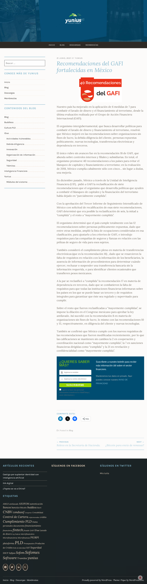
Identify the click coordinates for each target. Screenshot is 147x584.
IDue (6, 133)
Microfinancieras (10, 538)
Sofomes (32, 552)
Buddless (8, 122)
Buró (39, 507)
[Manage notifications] (140, 577)
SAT (28, 547)
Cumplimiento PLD (17, 521)
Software (10, 558)
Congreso (28, 513)
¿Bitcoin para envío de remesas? (124, 444)
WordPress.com (136, 580)
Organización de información (20, 155)
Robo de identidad (19, 548)
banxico (16, 507)
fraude (26, 530)
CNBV (7, 512)
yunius (33, 558)
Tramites (22, 558)
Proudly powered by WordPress (97, 580)
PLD (19, 542)
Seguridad (11, 160)
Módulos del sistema (16, 182)
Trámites (10, 165)
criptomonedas (34, 517)
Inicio (52, 45)
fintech (18, 530)
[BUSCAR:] (24, 63)
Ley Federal (16, 534)
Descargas (75, 45)
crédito (43, 517)
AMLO (6, 504)
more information (66, 395)
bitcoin (23, 507)
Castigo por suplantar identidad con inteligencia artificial (21, 476)
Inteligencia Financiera (15, 171)
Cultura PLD (10, 127)
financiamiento (33, 525)
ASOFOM (24, 503)
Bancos (7, 507)
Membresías (92, 45)
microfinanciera (27, 534)
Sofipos (12, 553)
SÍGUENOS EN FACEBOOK (68, 465)
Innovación (11, 149)
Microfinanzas (24, 538)
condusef (18, 512)
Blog (62, 45)
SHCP (5, 553)
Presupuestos (29, 543)
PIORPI (34, 537)
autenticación (36, 504)
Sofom (20, 553)
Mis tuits (104, 473)
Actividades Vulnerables (18, 138)
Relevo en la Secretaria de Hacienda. (78, 444)
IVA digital (8, 483)
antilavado (13, 504)
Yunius (79, 58)
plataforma (8, 543)
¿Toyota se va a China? (14, 488)
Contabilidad (37, 512)
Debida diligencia (15, 144)
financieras (7, 530)
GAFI (32, 530)
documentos (19, 525)
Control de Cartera (15, 517)
